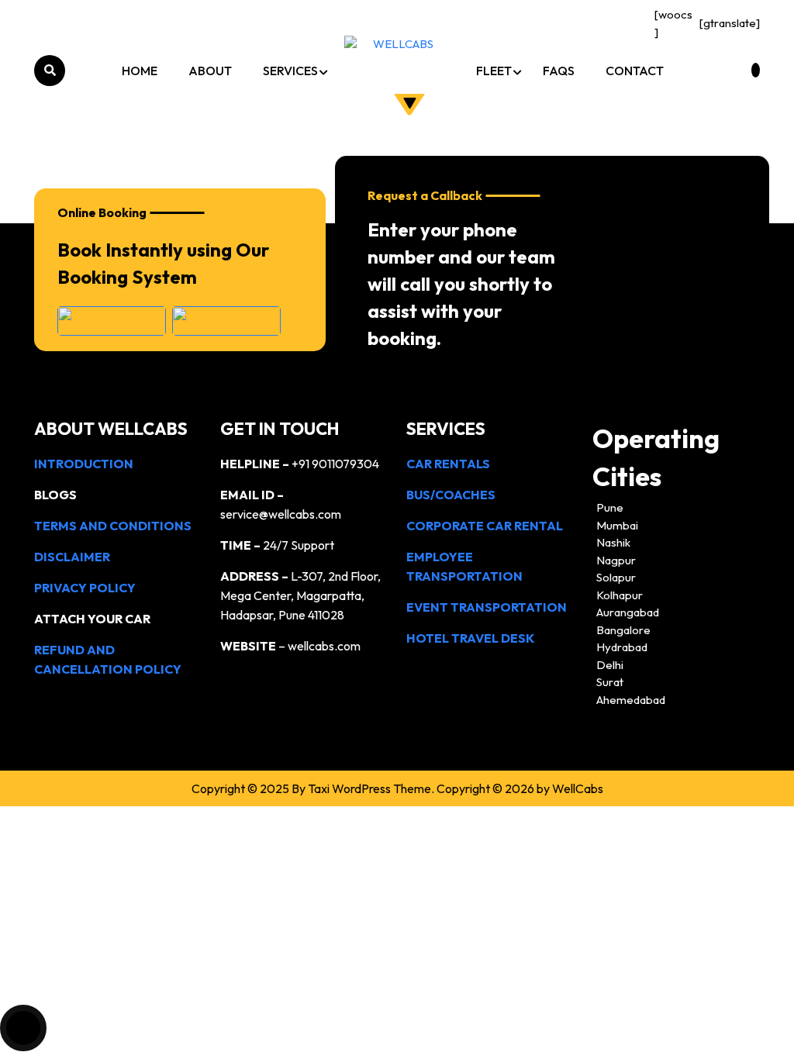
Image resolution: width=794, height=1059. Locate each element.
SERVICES (290, 70)
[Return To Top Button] (23, 1028)
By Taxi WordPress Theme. (363, 788)
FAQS (559, 70)
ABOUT (210, 70)
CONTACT (635, 70)
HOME (139, 70)
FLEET (494, 70)
